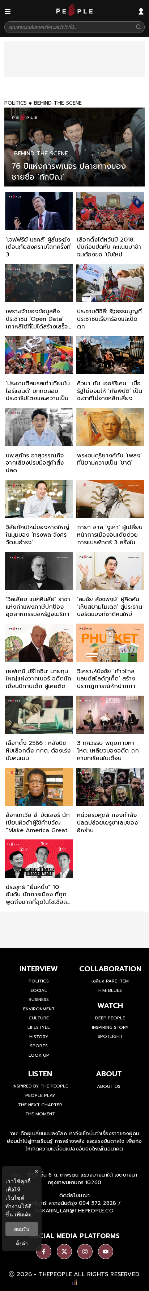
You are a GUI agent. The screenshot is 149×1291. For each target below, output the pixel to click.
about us (108, 1086)
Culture (39, 1018)
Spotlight (110, 1036)
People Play (40, 1095)
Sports (39, 1046)
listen (40, 1073)
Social (38, 990)
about (109, 1073)
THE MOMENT (40, 1114)
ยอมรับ (21, 1229)
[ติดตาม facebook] (43, 1251)
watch (110, 1005)
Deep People (110, 1018)
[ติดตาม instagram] (85, 1251)
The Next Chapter (40, 1105)
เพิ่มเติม (23, 1214)
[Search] (138, 27)
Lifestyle (38, 1027)
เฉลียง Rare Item (110, 981)
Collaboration (110, 968)
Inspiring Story (110, 1027)
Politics (39, 981)
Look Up (39, 1055)
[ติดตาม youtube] (105, 1251)
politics (15, 103)
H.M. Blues (110, 990)
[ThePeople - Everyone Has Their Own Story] (74, 14)
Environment (39, 1009)
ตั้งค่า (22, 1243)
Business (39, 999)
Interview (39, 968)
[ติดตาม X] (64, 1251)
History (38, 1037)
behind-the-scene (58, 103)
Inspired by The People (40, 1086)
